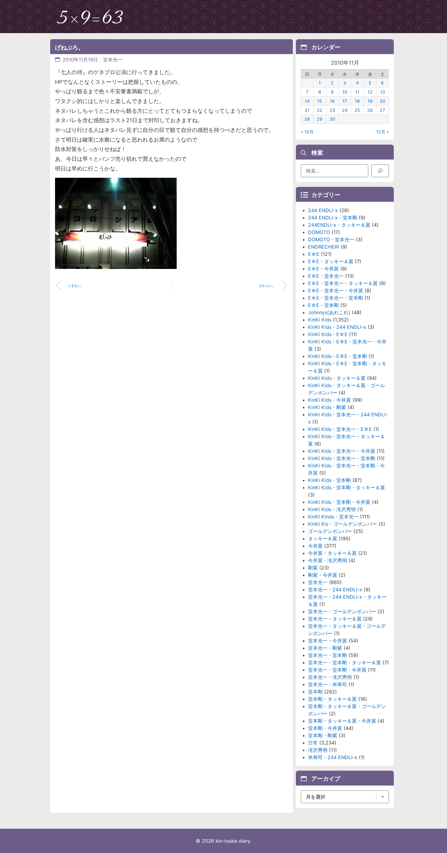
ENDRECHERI (323, 247)
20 (382, 101)
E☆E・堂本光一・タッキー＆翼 (343, 283)
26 (370, 110)
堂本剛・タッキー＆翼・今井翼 (342, 721)
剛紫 (313, 568)
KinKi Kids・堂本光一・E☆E (340, 429)
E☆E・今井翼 (323, 269)
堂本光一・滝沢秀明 (330, 677)
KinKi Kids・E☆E (328, 334)
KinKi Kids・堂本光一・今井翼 (341, 451)
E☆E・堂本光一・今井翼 (335, 290)
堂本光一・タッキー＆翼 (335, 619)
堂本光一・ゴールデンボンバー (342, 611)
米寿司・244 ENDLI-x (332, 757)
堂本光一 (113, 60)
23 (332, 110)
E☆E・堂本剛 (323, 305)
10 (344, 92)
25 (357, 110)
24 (345, 110)
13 (382, 92)
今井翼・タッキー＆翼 (332, 553)
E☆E (313, 254)
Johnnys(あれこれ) (329, 312)
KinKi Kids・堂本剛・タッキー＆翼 (346, 487)
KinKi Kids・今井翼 (329, 400)
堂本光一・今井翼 (327, 641)
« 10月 (307, 131)
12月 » (382, 131)
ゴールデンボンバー (330, 531)
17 (344, 101)
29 (319, 119)
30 (332, 119)
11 (357, 92)
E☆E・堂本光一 (326, 276)
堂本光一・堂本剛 (327, 655)
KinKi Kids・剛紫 (327, 407)
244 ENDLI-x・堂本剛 (332, 218)
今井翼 (315, 546)
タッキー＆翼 (322, 538)
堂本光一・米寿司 (327, 684)
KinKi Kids (319, 320)
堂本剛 (315, 692)
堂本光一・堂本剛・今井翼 (337, 670)
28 (307, 119)
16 (332, 101)
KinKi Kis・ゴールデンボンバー (342, 524)
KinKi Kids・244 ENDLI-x (337, 327)
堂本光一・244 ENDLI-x (335, 589)
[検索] (380, 170)
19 (370, 101)
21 (307, 110)
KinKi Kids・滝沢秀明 (332, 509)
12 (370, 92)
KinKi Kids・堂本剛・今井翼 (339, 502)
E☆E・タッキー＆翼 (330, 261)
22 (319, 110)
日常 (313, 743)
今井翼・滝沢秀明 (327, 560)
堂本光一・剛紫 (325, 648)
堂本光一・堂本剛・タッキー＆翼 (344, 662)
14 (307, 101)
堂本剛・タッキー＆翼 (332, 699)
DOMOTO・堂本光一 (331, 239)
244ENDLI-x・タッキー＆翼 (339, 225)
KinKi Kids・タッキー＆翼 (337, 378)
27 (382, 110)
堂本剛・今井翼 (325, 728)
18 (357, 101)
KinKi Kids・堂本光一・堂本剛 (341, 458)
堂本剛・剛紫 (322, 735)
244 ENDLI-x (323, 210)
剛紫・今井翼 (322, 575)
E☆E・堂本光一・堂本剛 (335, 298)
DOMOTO (319, 232)
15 (319, 101)
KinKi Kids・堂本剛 (329, 480)
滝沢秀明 (317, 750)
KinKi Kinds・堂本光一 (333, 517)
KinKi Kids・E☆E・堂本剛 (337, 356)
